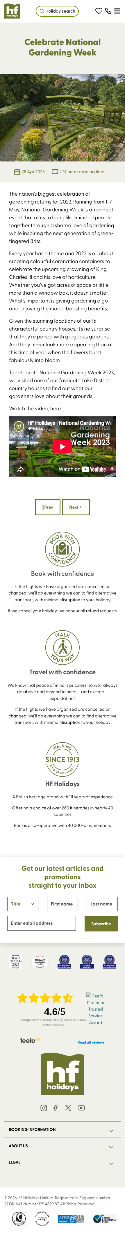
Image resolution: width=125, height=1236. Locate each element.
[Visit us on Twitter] (68, 1108)
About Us (18, 1146)
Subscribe (101, 923)
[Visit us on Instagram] (43, 1108)
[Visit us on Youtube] (81, 1108)
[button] (98, 11)
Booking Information (32, 1129)
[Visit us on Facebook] (55, 1108)
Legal (14, 1162)
